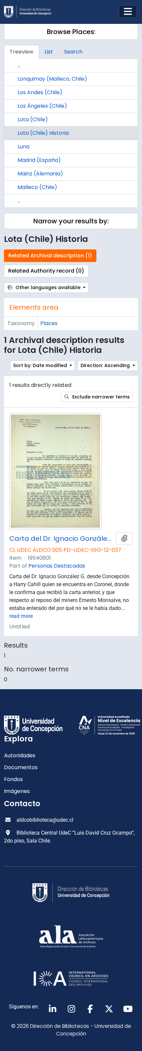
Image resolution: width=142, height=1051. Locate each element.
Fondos (13, 779)
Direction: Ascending (106, 365)
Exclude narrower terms (100, 397)
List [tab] (49, 52)
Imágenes (17, 791)
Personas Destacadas (56, 566)
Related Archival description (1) (50, 255)
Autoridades (19, 755)
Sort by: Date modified (40, 365)
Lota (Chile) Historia (43, 133)
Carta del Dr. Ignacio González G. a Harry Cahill (61, 539)
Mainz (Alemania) (40, 173)
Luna (23, 146)
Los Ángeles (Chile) (42, 106)
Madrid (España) (39, 160)
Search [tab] (73, 52)
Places (48, 323)
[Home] (30, 11)
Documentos (21, 767)
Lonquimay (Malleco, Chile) (52, 79)
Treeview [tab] (21, 52)
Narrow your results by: (71, 221)
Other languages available (48, 287)
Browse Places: (71, 31)
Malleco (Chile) (37, 187)
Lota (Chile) (33, 119)
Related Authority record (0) (46, 271)
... (19, 65)
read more (21, 616)
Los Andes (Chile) (40, 92)
